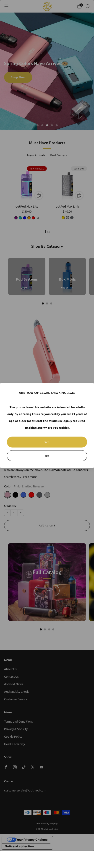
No (47, 456)
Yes (47, 442)
